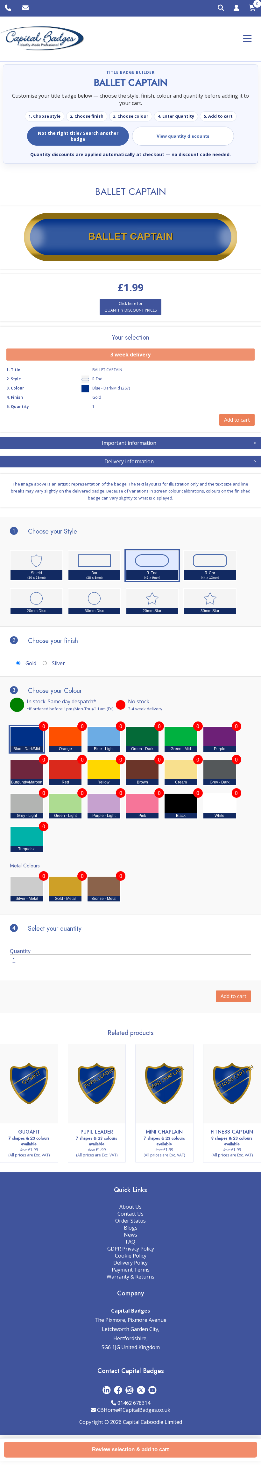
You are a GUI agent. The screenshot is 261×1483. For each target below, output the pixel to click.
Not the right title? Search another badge (78, 136)
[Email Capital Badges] (26, 8)
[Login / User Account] (236, 9)
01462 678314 (133, 1402)
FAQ (130, 1241)
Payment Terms (131, 1269)
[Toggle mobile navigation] (247, 38)
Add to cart (233, 996)
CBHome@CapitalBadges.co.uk (133, 1409)
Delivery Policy (130, 1262)
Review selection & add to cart (130, 1449)
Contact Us (130, 1213)
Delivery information (180, 461)
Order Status (130, 1220)
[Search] (221, 8)
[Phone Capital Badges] (9, 8)
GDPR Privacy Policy (130, 1248)
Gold (30, 663)
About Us (130, 1206)
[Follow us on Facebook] (118, 1389)
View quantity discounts (183, 136)
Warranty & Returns (130, 1276)
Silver (58, 663)
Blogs (131, 1227)
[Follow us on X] (141, 1389)
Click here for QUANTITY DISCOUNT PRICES (130, 307)
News (130, 1234)
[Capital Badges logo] (42, 38)
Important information (179, 442)
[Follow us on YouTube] (152, 1389)
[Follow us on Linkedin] (106, 1389)
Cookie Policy (130, 1255)
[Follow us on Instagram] (129, 1389)
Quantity (20, 951)
